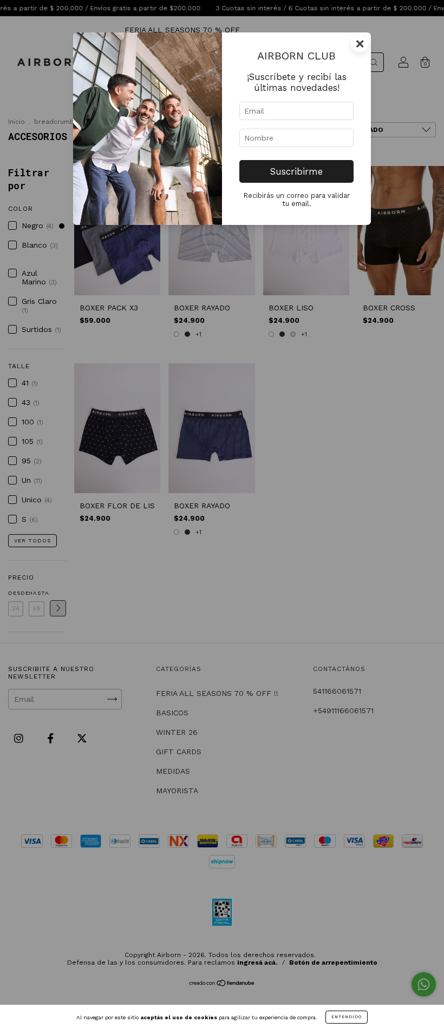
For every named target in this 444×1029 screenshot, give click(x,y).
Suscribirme (296, 171)
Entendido (346, 1016)
